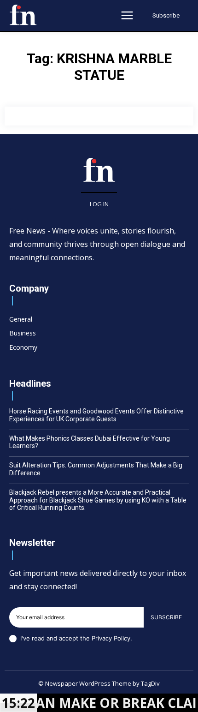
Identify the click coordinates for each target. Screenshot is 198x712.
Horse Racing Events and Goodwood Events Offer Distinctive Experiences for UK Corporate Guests (96, 415)
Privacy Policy (111, 638)
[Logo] (23, 14)
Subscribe (166, 617)
